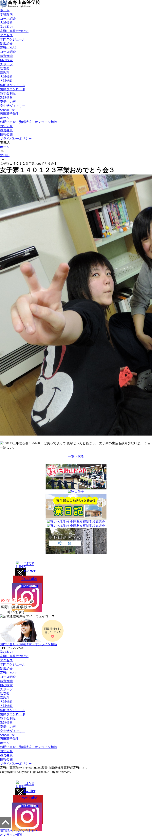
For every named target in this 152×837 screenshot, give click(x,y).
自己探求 (6, 60)
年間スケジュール (12, 39)
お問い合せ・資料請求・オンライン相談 (28, 122)
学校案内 (6, 14)
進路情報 (6, 97)
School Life (7, 110)
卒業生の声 (8, 101)
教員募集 (6, 130)
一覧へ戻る (76, 456)
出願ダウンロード (12, 89)
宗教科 (5, 72)
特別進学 (6, 56)
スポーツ (6, 64)
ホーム (5, 10)
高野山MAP (8, 47)
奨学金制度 (8, 93)
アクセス (6, 35)
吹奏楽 (5, 68)
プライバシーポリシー (16, 138)
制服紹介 (6, 43)
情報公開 (6, 134)
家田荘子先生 (9, 113)
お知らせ (6, 126)
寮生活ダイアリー (12, 106)
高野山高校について (14, 31)
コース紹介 (8, 18)
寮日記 (5, 155)
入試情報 (6, 22)
